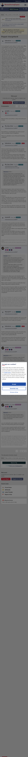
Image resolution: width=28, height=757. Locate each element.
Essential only (14, 388)
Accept (14, 384)
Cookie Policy (7, 372)
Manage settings (14, 392)
